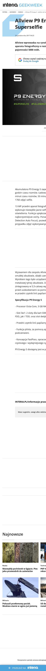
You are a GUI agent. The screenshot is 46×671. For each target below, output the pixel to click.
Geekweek (13, 12)
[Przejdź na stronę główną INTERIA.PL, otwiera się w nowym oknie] (10, 5)
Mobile (20, 12)
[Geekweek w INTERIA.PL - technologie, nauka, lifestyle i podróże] (30, 5)
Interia (4, 12)
